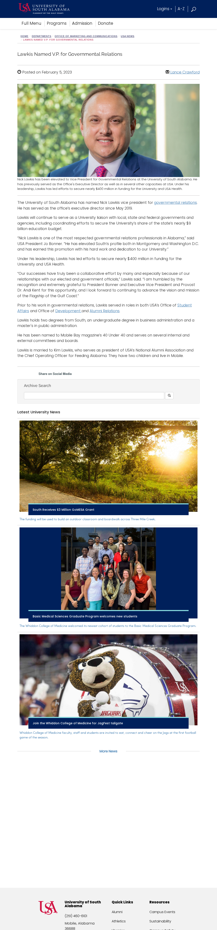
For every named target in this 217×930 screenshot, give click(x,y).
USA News (127, 36)
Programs (57, 23)
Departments (41, 36)
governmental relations (175, 202)
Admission (82, 23)
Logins (163, 9)
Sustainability (160, 921)
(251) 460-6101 (76, 916)
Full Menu (31, 23)
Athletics (119, 921)
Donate (105, 23)
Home (24, 36)
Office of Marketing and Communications (86, 36)
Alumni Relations (105, 310)
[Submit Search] (169, 395)
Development (68, 310)
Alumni (117, 912)
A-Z (181, 9)
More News (108, 751)
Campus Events (162, 912)
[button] (194, 9)
